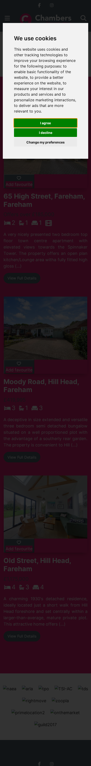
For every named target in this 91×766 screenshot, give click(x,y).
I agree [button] (45, 123)
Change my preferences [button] (45, 142)
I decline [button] (45, 133)
